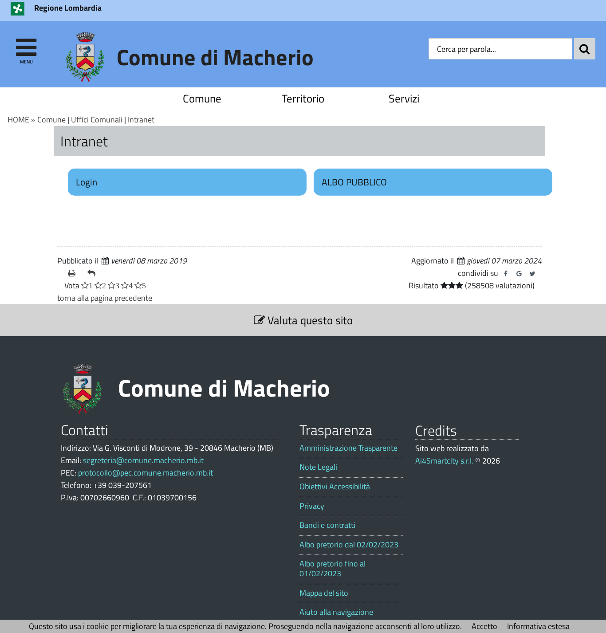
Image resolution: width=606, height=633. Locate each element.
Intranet (141, 120)
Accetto (484, 626)
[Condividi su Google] (519, 274)
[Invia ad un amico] (93, 273)
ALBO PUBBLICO (354, 182)
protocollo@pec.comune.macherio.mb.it (145, 473)
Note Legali (318, 467)
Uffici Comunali (96, 120)
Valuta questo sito (309, 320)
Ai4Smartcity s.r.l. (444, 461)
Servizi (404, 98)
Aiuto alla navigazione (336, 612)
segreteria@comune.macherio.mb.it (143, 460)
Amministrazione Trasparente (348, 448)
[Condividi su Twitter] (532, 274)
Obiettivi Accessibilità (334, 486)
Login (86, 182)
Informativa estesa (538, 626)
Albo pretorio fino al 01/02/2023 (332, 568)
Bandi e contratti (327, 525)
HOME (18, 120)
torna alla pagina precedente (104, 298)
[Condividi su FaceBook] (506, 274)
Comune (202, 98)
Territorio (303, 98)
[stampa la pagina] (74, 273)
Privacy (311, 506)
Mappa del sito (323, 593)
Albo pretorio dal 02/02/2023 (348, 545)
